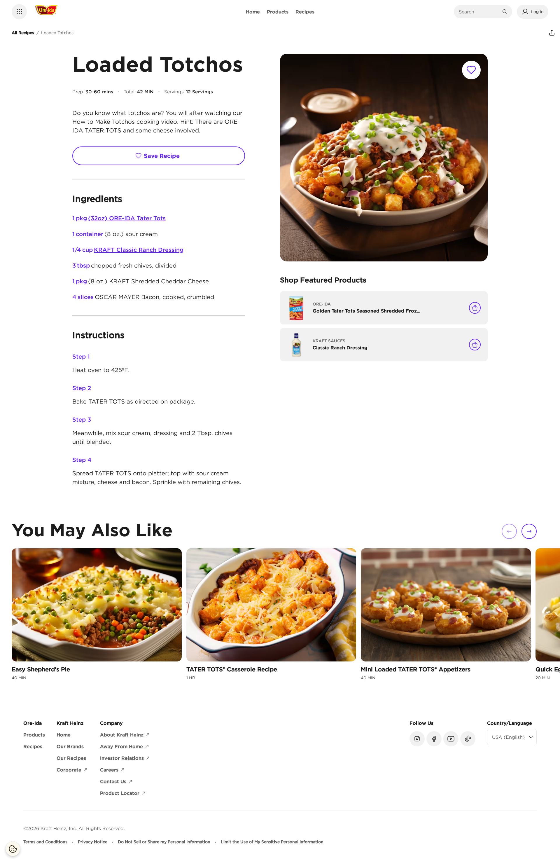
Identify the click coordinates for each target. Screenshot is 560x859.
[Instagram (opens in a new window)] (417, 738)
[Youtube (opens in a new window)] (451, 738)
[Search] (504, 11)
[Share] (552, 33)
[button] (19, 11)
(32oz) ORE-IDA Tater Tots (127, 218)
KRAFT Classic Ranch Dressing (138, 249)
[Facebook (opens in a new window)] (434, 738)
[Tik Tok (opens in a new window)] (467, 738)
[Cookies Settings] (13, 848)
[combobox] (478, 11)
